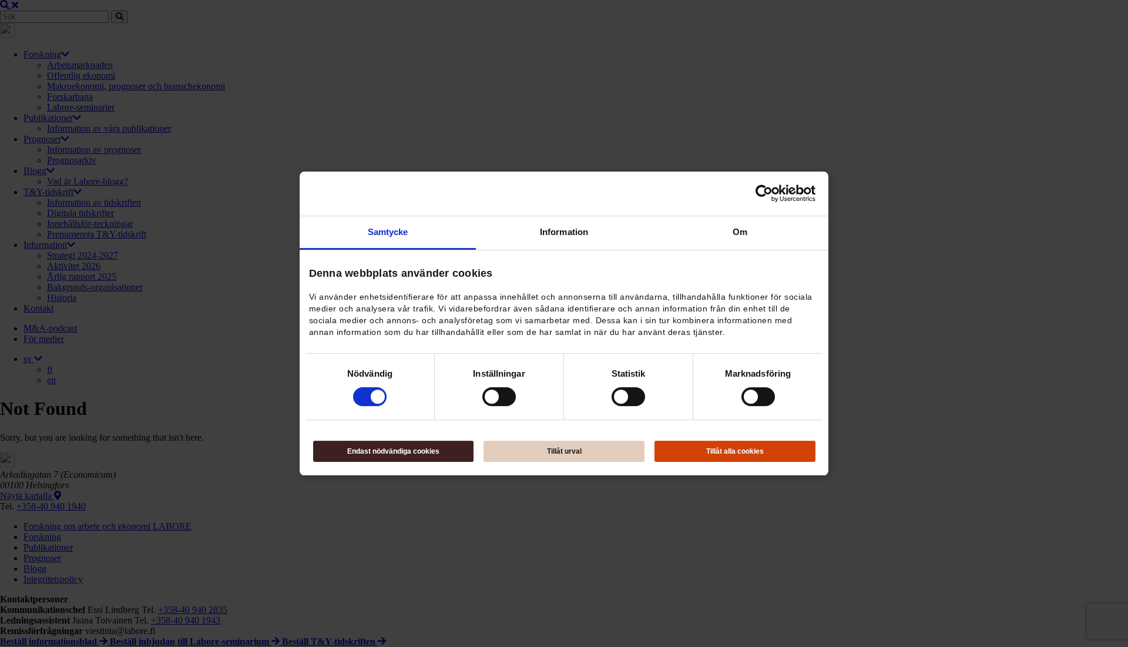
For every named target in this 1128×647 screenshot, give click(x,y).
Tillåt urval (564, 451)
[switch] (499, 396)
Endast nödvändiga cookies (393, 451)
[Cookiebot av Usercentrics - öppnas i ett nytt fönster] (764, 193)
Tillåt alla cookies (735, 451)
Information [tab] (564, 232)
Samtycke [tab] (388, 232)
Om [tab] (740, 232)
